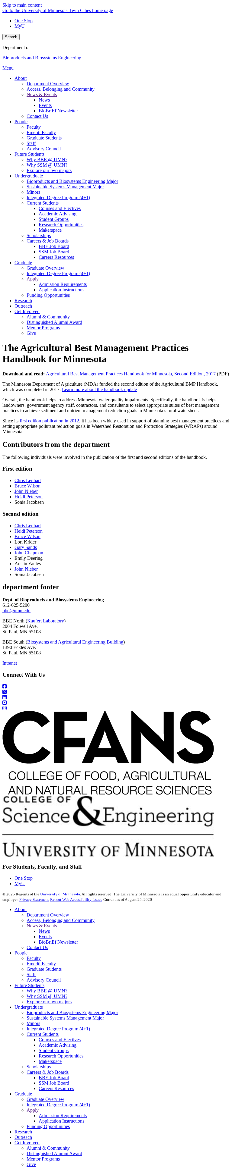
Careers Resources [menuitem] (56, 257)
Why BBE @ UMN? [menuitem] (47, 159)
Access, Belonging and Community (61, 920)
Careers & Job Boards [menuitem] (48, 240)
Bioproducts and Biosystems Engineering (41, 57)
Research (23, 1131)
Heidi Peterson (28, 496)
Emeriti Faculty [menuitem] (41, 132)
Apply (33, 1110)
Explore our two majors (49, 1001)
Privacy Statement (34, 899)
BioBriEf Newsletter (58, 942)
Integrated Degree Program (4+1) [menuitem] (58, 197)
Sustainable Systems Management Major (65, 1017)
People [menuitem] (20, 121)
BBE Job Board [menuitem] (54, 246)
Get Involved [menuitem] (27, 311)
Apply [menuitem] (33, 278)
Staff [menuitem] (31, 143)
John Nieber (26, 491)
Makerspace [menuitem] (50, 230)
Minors (33, 1023)
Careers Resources (56, 1088)
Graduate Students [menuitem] (44, 137)
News (44, 931)
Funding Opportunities (48, 1126)
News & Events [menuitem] (42, 94)
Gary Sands (25, 547)
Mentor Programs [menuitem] (43, 327)
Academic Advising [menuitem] (57, 213)
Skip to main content (22, 5)
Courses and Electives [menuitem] (60, 208)
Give (31, 1164)
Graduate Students (44, 969)
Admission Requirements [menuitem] (63, 284)
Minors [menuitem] (33, 192)
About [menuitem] (20, 78)
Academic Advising (57, 1045)
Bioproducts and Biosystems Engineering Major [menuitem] (72, 181)
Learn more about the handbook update (99, 389)
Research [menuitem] (23, 300)
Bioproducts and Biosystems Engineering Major (72, 1012)
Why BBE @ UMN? (47, 990)
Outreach (23, 1137)
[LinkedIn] (116, 697)
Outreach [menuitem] (23, 306)
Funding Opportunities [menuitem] (48, 295)
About (20, 909)
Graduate (23, 1093)
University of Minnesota (60, 894)
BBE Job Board (54, 1077)
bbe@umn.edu (16, 610)
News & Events (42, 925)
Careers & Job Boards (48, 1072)
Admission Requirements (63, 1115)
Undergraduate (28, 1007)
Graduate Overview (45, 1099)
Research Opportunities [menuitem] (61, 224)
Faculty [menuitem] (34, 127)
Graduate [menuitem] (23, 262)
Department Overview (48, 914)
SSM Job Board (54, 1083)
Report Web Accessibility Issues (76, 899)
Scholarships (39, 1066)
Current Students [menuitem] (43, 202)
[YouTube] (116, 703)
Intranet (9, 663)
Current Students (43, 1034)
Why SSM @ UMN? (47, 996)
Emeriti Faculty (41, 963)
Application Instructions (61, 1120)
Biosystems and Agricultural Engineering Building (75, 641)
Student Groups (54, 1050)
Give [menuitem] (31, 333)
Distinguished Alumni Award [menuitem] (54, 322)
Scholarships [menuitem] (39, 235)
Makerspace (50, 1061)
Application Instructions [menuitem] (61, 289)
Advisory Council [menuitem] (44, 148)
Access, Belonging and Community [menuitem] (61, 89)
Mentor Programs (43, 1158)
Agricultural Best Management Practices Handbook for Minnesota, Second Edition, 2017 (131, 373)
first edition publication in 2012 (49, 420)
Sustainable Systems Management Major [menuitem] (65, 186)
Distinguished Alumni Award (54, 1153)
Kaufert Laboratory (45, 620)
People (20, 952)
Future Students (29, 985)
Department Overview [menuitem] (48, 83)
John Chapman (28, 552)
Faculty (34, 958)
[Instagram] (116, 708)
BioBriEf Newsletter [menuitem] (58, 110)
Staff (31, 974)
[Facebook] (116, 686)
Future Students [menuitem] (29, 154)
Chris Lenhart (27, 480)
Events (45, 936)
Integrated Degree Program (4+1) (58, 1028)
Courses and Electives (60, 1039)
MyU (19, 26)
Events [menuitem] (45, 105)
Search (11, 37)
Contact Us (37, 947)
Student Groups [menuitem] (54, 219)
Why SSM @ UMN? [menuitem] (47, 165)
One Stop (23, 20)
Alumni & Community (48, 1148)
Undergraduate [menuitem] (28, 175)
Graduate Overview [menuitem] (45, 268)
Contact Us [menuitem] (37, 116)
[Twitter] (116, 692)
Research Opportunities (61, 1055)
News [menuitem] (44, 99)
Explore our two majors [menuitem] (49, 170)
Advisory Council (44, 979)
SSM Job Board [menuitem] (54, 251)
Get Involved (27, 1142)
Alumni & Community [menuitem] (48, 316)
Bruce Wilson (27, 485)
